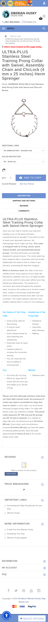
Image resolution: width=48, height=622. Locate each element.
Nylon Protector (11, 157)
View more (11, 474)
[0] (41, 20)
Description (24, 196)
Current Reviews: (9, 184)
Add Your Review (27, 184)
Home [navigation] (5, 36)
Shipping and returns (24, 201)
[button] (43, 28)
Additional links (10, 145)
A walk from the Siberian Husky (20, 529)
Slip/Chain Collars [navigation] (15, 36)
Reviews (24, 206)
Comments (23, 211)
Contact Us (30, 22)
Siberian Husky (13, 513)
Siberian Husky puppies (17, 538)
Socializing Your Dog (15, 534)
